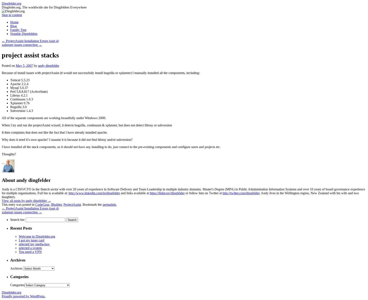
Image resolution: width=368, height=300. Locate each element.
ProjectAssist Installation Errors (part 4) (30, 41)
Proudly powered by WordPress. (23, 296)
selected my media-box (34, 244)
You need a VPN (30, 252)
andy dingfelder (48, 65)
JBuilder (56, 204)
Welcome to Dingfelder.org (37, 236)
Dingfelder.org (11, 3)
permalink (109, 204)
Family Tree (18, 30)
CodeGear (42, 204)
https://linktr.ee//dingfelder (167, 193)
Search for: (17, 219)
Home (14, 22)
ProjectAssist (72, 204)
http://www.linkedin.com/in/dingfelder (94, 193)
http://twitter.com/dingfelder (241, 193)
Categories (17, 285)
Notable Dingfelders (23, 34)
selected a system (30, 248)
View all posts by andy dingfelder (26, 201)
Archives (16, 268)
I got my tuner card (31, 240)
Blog (13, 26)
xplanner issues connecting (22, 45)
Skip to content (12, 15)
